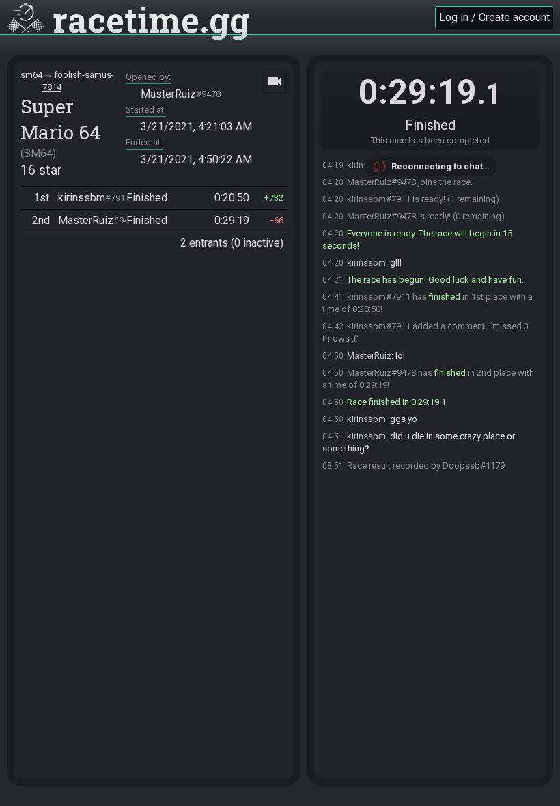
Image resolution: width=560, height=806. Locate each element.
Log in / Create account (494, 17)
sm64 (31, 75)
